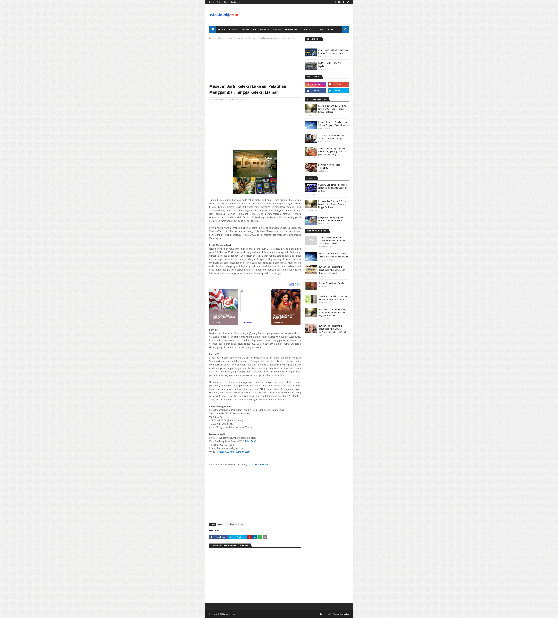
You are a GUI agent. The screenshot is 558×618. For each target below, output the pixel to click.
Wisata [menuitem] (221, 29)
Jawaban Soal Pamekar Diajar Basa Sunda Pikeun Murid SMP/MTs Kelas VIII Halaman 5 (332, 329)
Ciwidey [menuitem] (277, 29)
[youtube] (339, 2)
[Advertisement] (255, 61)
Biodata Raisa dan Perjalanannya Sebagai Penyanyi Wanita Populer (333, 123)
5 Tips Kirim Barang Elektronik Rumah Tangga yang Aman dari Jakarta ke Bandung (332, 151)
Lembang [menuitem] (264, 29)
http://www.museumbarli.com (234, 451)
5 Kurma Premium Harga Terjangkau (329, 166)
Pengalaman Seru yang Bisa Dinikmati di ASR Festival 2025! (332, 219)
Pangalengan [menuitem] (291, 29)
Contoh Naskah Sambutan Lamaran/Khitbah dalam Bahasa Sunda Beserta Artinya (333, 240)
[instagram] (334, 2)
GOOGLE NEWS (260, 464)
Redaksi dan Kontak (232, 2)
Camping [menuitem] (307, 29)
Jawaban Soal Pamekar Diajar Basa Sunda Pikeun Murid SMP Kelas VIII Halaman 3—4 (332, 270)
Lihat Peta (250, 441)
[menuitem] (212, 29)
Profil (219, 2)
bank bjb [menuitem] (233, 29)
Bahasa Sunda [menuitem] (249, 29)
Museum (221, 524)
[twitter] (347, 2)
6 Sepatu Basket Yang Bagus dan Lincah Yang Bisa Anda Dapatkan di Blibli (333, 188)
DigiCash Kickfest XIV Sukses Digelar (331, 64)
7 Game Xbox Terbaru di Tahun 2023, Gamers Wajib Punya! (332, 137)
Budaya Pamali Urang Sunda (331, 283)
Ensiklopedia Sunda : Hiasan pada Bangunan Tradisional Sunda (333, 298)
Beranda (212, 38)
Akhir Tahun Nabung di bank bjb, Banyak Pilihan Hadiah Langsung (333, 51)
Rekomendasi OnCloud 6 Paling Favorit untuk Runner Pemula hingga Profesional (332, 109)
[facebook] (343, 2)
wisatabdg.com (219, 99)
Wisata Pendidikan (225, 38)
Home (211, 2)
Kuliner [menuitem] (319, 29)
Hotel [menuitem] (330, 29)
